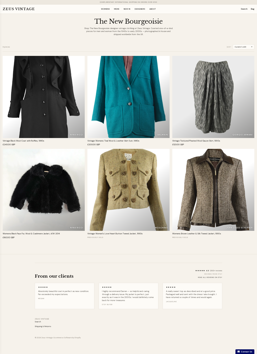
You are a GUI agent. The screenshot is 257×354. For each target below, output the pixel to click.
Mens (116, 9)
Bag (252, 9)
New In (127, 9)
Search (244, 9)
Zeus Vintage (19, 9)
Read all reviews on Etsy (210, 277)
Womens (105, 9)
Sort (229, 47)
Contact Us (246, 352)
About (152, 9)
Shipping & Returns (43, 326)
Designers (140, 9)
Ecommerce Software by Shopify (67, 337)
